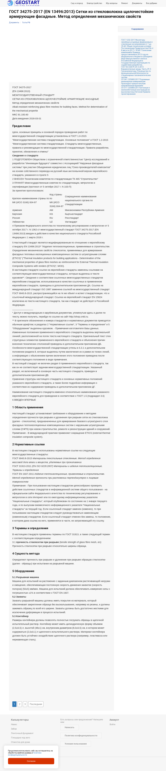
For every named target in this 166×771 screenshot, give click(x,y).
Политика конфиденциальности (81, 735)
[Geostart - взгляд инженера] (23, 3)
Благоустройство (94, 3)
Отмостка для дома (20, 742)
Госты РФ (26, 22)
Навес (14, 724)
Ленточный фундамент (22, 733)
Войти (112, 724)
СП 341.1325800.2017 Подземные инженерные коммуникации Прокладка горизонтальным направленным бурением (135, 82)
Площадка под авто (20, 737)
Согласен (31, 761)
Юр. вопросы (111, 3)
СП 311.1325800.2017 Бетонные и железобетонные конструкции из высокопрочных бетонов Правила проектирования (135, 91)
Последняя (36, 704)
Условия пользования (76, 744)
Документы (137, 3)
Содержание (137, 29)
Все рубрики (151, 3)
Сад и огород (77, 3)
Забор (14, 729)
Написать (69, 727)
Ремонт (124, 3)
